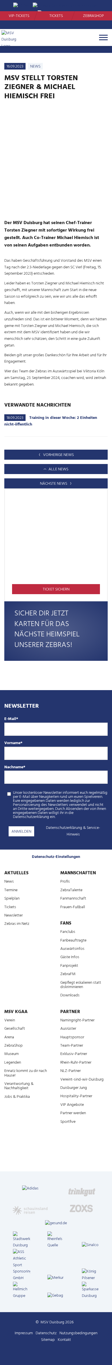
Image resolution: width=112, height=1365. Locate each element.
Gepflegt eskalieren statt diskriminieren (80, 984)
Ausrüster (68, 1028)
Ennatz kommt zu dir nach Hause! (25, 1073)
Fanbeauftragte (73, 940)
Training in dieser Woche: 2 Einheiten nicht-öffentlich (50, 421)
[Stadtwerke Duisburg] (21, 1240)
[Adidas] (30, 1188)
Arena (9, 1037)
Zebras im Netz (16, 924)
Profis (65, 881)
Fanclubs (67, 932)
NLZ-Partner (70, 1071)
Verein (9, 1020)
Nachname (14, 767)
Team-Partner (71, 1045)
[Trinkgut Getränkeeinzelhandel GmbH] (81, 1189)
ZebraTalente (71, 890)
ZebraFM (68, 974)
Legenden (12, 1062)
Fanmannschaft (73, 898)
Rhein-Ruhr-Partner (75, 1062)
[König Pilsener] (90, 1275)
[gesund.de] (56, 1223)
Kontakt (64, 1340)
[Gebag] (56, 1296)
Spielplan (12, 898)
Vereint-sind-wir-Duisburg (82, 1079)
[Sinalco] (90, 1245)
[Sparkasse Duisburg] (90, 1290)
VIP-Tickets (19, 16)
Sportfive (68, 1121)
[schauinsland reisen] (30, 1208)
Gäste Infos (69, 957)
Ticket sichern (56, 589)
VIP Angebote (72, 1105)
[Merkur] (56, 1278)
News (9, 881)
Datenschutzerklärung (64, 828)
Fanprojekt (69, 965)
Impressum (24, 1333)
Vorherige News (58, 455)
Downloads (70, 995)
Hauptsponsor (72, 1037)
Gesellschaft (14, 1028)
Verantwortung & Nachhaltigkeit (19, 1086)
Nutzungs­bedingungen (78, 1333)
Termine (11, 890)
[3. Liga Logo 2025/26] (55, 1154)
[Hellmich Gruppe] (21, 1290)
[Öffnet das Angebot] (56, 540)
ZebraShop (93, 16)
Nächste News (54, 483)
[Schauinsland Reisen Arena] (50, 1353)
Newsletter (13, 915)
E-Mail (11, 719)
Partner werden (73, 1113)
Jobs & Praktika (17, 1096)
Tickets (56, 16)
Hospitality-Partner (76, 1096)
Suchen (99, 6)
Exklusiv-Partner (73, 1054)
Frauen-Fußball (72, 907)
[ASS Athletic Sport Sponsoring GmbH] (21, 1265)
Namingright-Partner (77, 1020)
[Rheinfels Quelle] (56, 1240)
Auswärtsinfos (72, 949)
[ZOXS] (81, 1208)
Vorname (13, 743)
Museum (11, 1054)
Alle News (58, 469)
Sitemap (48, 1340)
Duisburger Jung (73, 1088)
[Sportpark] (61, 1353)
